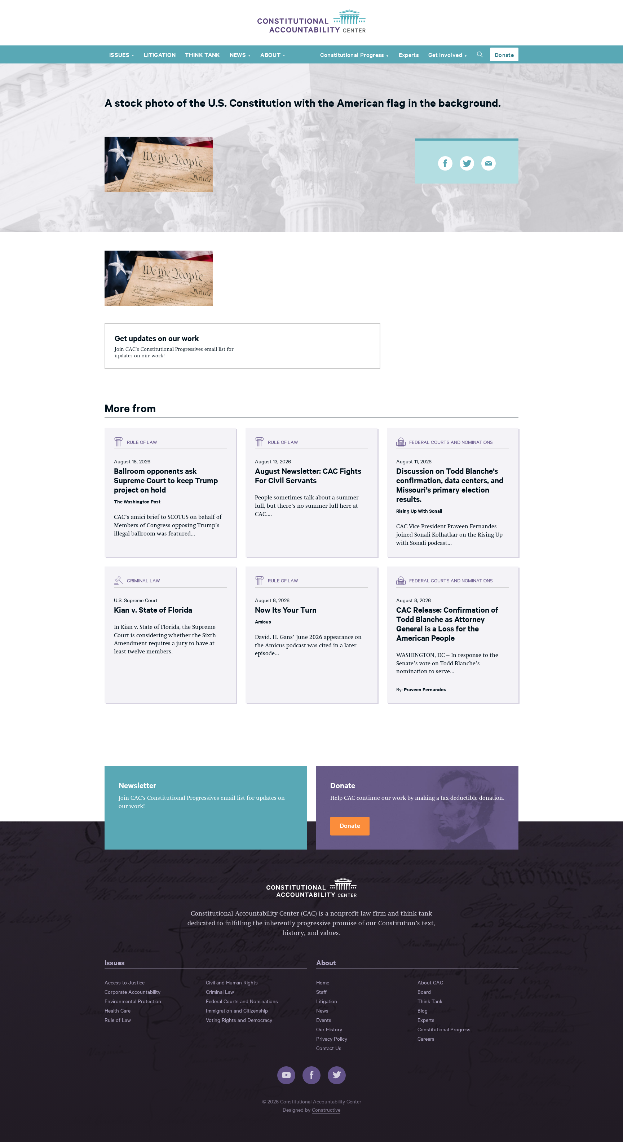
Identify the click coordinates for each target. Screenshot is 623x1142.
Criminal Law (220, 991)
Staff (321, 991)
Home (322, 982)
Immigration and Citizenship (237, 1010)
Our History (329, 1029)
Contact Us (328, 1047)
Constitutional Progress (352, 54)
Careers (425, 1038)
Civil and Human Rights (232, 982)
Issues (119, 54)
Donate (504, 54)
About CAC (430, 982)
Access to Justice (125, 982)
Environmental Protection (133, 1001)
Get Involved (445, 54)
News (238, 54)
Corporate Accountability (132, 991)
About (270, 54)
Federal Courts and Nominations (242, 1001)
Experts (409, 54)
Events (323, 1019)
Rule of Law (118, 1019)
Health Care (118, 1010)
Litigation (160, 54)
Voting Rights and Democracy (239, 1019)
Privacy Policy (331, 1038)
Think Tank (202, 54)
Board (424, 991)
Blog (422, 1010)
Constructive (326, 1109)
